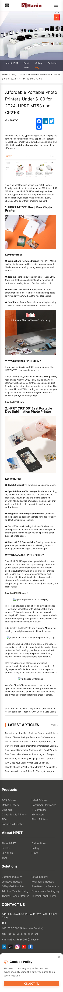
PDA (4, 819)
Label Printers (39, 800)
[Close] (59, 957)
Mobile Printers (10, 804)
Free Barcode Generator (45, 886)
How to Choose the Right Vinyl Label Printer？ (32, 708)
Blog (37, 67)
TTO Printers (38, 809)
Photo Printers (39, 819)
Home (5, 74)
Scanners (7, 809)
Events (26, 63)
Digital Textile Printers (14, 814)
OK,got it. (31, 983)
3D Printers (37, 814)
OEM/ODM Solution (13, 886)
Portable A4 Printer (12, 823)
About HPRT (12, 63)
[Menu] (56, 5)
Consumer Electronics (43, 804)
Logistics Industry (12, 881)
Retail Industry (39, 876)
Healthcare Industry (42, 881)
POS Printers (9, 800)
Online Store (38, 843)
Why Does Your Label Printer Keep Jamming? (27, 762)
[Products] (7, 5)
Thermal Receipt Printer (15, 895)
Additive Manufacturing (15, 891)
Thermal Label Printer (43, 895)
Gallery (38, 63)
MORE (54, 724)
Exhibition (52, 63)
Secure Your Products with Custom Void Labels (33, 711)
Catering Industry (12, 876)
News (26, 67)
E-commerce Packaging (45, 891)
